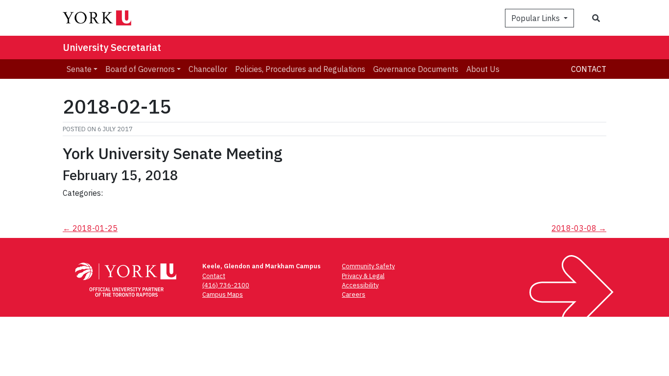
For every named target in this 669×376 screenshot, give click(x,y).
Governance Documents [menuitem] (415, 69)
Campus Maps (222, 294)
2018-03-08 (578, 228)
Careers (353, 294)
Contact (588, 69)
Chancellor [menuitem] (208, 69)
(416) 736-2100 (225, 285)
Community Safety (368, 266)
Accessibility (360, 285)
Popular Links (536, 18)
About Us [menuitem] (483, 69)
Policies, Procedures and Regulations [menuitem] (300, 69)
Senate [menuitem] (79, 69)
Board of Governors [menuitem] (140, 69)
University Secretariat (112, 47)
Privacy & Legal (363, 276)
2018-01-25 (90, 228)
